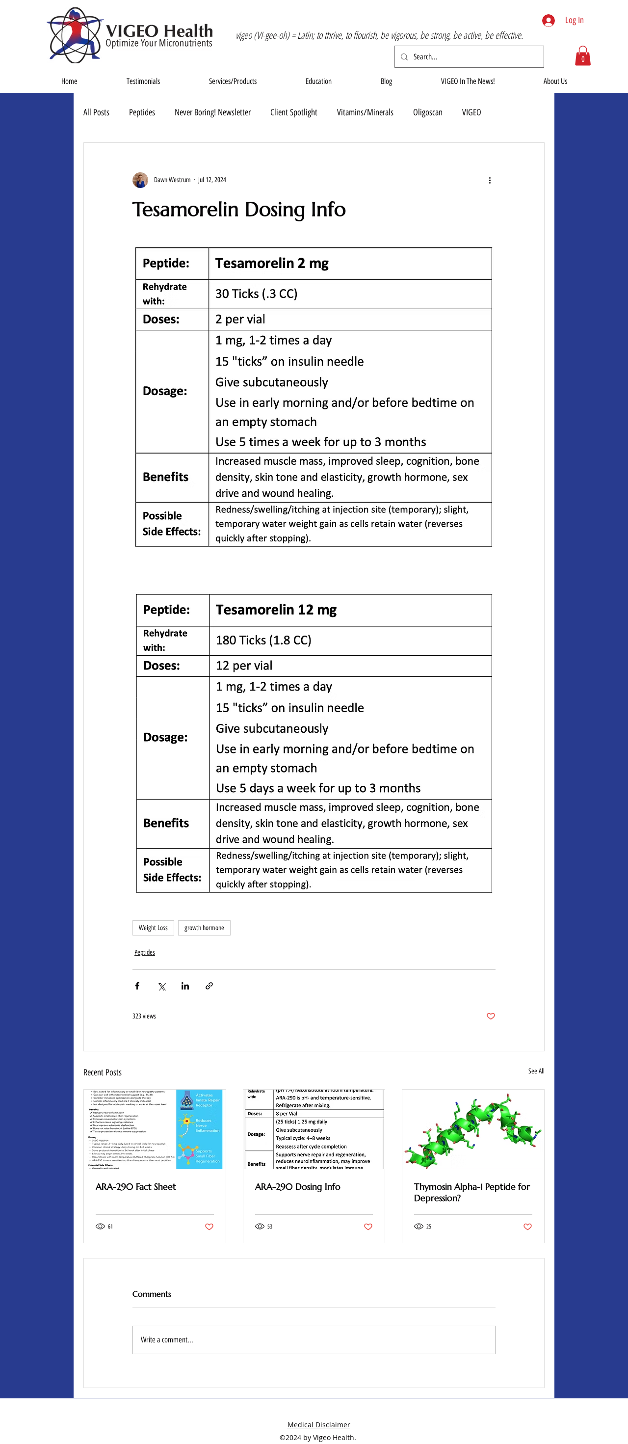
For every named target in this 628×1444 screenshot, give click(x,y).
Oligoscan (428, 112)
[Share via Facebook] (137, 985)
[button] (583, 56)
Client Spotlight (293, 112)
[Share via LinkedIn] (185, 985)
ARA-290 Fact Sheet (136, 1186)
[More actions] (490, 180)
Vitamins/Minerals (365, 112)
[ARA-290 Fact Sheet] (155, 1129)
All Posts (96, 112)
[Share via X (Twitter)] (161, 985)
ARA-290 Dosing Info (297, 1186)
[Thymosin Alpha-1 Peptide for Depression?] (473, 1129)
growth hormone (204, 928)
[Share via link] (209, 985)
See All (536, 1071)
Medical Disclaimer (319, 1424)
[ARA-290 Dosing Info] (314, 1129)
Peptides (142, 112)
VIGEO (471, 112)
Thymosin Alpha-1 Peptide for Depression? (472, 1192)
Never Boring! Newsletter (213, 112)
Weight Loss (153, 928)
